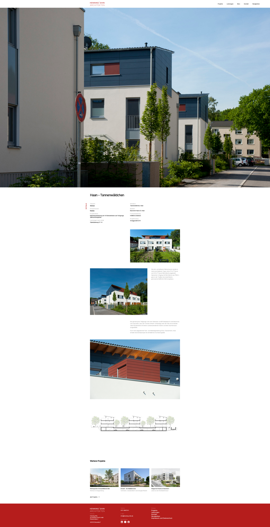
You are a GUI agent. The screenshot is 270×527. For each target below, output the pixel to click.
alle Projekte (93, 497)
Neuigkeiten (256, 3)
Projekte (220, 3)
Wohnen (92, 205)
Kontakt (246, 3)
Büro (238, 3)
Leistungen (230, 3)
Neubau (92, 210)
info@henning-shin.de (127, 516)
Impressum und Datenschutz (161, 518)
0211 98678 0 (125, 510)
